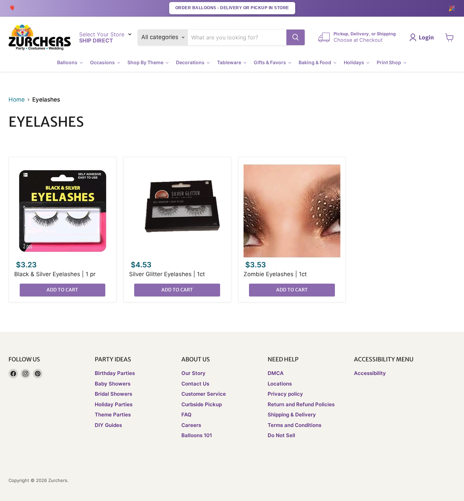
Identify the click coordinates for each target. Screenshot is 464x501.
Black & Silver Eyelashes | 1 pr (54, 274)
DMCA (276, 373)
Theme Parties (113, 414)
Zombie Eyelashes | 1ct (275, 274)
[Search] (295, 37)
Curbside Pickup (201, 404)
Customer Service (203, 394)
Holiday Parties (113, 404)
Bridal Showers (113, 394)
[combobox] (237, 37)
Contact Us (195, 383)
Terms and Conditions (294, 425)
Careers (191, 425)
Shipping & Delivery (292, 414)
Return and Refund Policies (301, 404)
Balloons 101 (196, 435)
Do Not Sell (281, 435)
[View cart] (449, 37)
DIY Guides (108, 425)
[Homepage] (39, 37)
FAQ (186, 414)
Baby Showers (112, 383)
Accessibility (370, 373)
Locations (280, 383)
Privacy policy (285, 394)
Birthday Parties (115, 373)
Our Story (193, 373)
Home (16, 99)
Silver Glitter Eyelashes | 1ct (167, 274)
